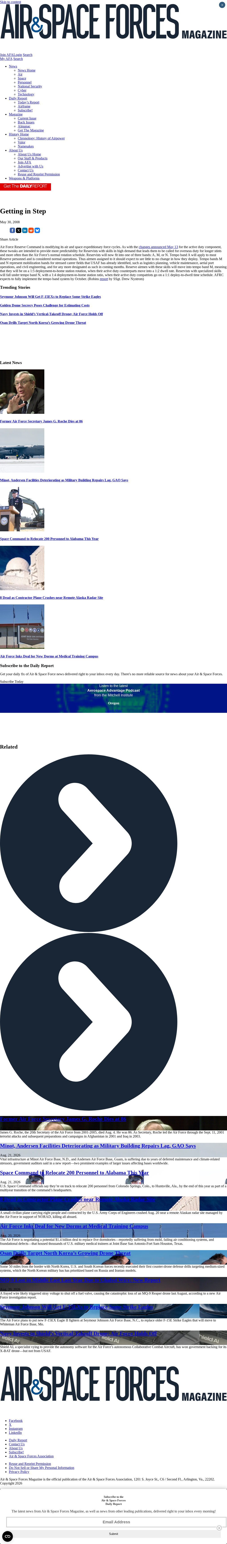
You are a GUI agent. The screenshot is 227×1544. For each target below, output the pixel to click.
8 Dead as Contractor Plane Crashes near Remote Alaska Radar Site (51, 598)
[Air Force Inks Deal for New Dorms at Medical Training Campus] (22, 647)
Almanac (24, 126)
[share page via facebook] (12, 232)
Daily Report (18, 98)
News (13, 66)
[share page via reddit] (31, 232)
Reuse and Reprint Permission (39, 174)
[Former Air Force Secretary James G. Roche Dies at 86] (22, 412)
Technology (26, 94)
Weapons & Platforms (24, 178)
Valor (21, 142)
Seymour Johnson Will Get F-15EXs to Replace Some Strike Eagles (76, 1307)
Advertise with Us (30, 166)
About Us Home (29, 154)
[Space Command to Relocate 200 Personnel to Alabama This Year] (22, 530)
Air (20, 74)
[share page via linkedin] (24, 232)
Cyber (22, 90)
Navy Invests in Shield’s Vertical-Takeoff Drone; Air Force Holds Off (78, 1333)
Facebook (16, 1420)
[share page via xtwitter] (18, 232)
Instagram (16, 1428)
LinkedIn (15, 1432)
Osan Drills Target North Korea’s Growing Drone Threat (65, 1253)
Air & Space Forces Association (31, 1456)
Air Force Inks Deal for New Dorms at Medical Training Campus (49, 656)
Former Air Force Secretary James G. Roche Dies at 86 (41, 421)
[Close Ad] (219, 1528)
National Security (30, 86)
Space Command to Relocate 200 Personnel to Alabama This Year (49, 539)
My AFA (6, 59)
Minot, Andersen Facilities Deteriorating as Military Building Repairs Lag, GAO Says (64, 480)
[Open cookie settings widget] (7, 1536)
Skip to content (10, 2)
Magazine (16, 114)
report (104, 279)
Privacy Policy (19, 1472)
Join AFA (7, 55)
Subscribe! (25, 110)
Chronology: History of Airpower (41, 138)
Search (27, 55)
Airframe (24, 106)
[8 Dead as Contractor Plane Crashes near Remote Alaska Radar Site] (22, 589)
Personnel (24, 82)
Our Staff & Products (32, 158)
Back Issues (26, 122)
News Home (26, 70)
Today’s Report (28, 102)
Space (22, 78)
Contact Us (25, 170)
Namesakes (26, 146)
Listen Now (113, 711)
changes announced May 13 (158, 247)
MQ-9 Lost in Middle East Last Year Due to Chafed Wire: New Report (80, 1280)
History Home (19, 134)
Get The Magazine (31, 130)
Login (18, 55)
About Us (16, 150)
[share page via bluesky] (37, 232)
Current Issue (27, 118)
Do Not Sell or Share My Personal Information (41, 1468)
